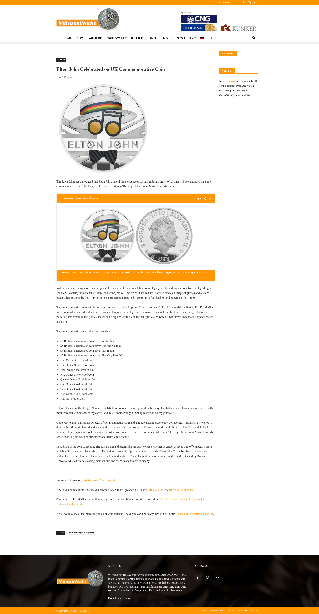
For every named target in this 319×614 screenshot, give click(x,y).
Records (137, 38)
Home (67, 38)
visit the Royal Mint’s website (100, 480)
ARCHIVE (227, 70)
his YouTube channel (181, 490)
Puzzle (153, 38)
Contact (254, 610)
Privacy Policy (217, 610)
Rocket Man (156, 490)
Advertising (243, 610)
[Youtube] (255, 2)
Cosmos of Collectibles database (194, 514)
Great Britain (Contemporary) (81, 532)
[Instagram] (249, 2)
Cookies (230, 610)
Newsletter (185, 38)
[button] (253, 38)
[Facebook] (243, 2)
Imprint (204, 610)
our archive (228, 81)
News (80, 38)
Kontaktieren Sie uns (120, 598)
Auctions (95, 38)
